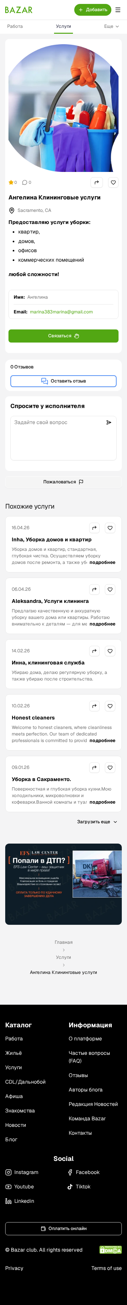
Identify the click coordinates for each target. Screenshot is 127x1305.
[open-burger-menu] (118, 10)
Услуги (63, 26)
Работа (15, 26)
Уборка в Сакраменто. (41, 779)
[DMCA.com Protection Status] (110, 1250)
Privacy (14, 1268)
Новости (15, 1125)
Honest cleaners (33, 717)
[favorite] (113, 182)
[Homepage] (19, 10)
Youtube (24, 1186)
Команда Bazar (87, 1118)
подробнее (102, 562)
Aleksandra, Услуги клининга (50, 601)
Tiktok (83, 1186)
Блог (11, 1139)
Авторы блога (86, 1089)
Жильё (13, 1053)
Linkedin (24, 1201)
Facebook (88, 1172)
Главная (64, 942)
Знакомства (20, 1110)
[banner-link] (63, 884)
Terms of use (107, 1268)
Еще (108, 26)
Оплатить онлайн (68, 1228)
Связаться (59, 336)
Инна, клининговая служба (48, 662)
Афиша (14, 1096)
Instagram (26, 1172)
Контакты (80, 1132)
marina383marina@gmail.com (61, 312)
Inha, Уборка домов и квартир (52, 539)
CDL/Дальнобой (25, 1081)
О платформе (85, 1038)
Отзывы (78, 1075)
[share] (97, 182)
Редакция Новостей (93, 1104)
